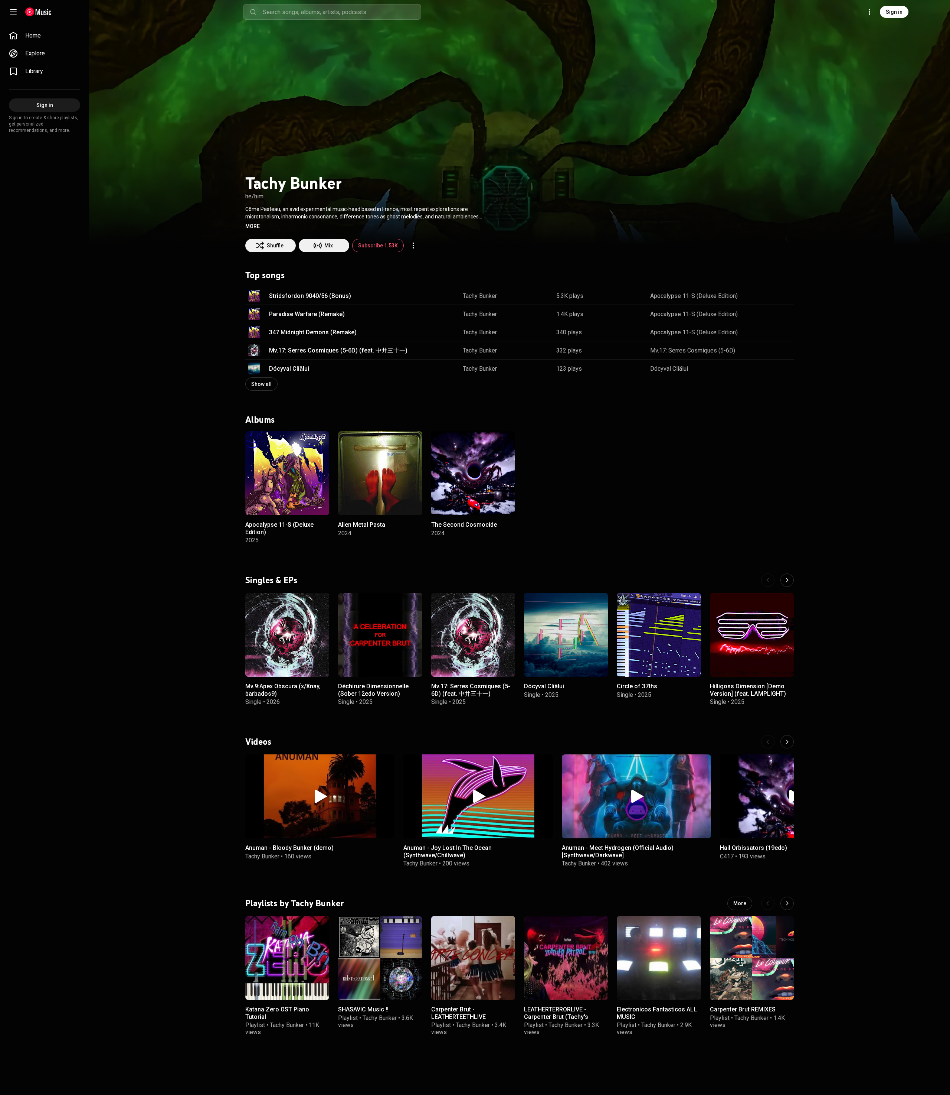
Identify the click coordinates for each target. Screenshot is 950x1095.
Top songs (265, 275)
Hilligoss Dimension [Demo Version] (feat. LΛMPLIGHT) (748, 690)
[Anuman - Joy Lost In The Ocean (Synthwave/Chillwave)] (478, 796)
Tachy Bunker (480, 295)
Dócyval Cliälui (289, 368)
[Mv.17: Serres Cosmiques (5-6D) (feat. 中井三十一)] (473, 635)
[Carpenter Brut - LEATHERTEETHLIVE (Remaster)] (473, 958)
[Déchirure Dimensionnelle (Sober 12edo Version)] (380, 635)
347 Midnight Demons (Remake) (313, 332)
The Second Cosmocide (464, 524)
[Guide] (13, 11)
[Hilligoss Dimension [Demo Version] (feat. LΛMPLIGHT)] (752, 635)
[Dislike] (765, 295)
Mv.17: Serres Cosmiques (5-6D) (692, 350)
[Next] (787, 580)
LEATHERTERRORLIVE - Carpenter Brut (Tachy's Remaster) (556, 1016)
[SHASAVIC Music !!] (380, 958)
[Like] (750, 295)
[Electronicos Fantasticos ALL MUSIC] (659, 958)
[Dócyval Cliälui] (566, 635)
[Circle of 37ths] (659, 635)
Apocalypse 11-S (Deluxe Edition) (694, 295)
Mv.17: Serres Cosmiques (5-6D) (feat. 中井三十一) (338, 350)
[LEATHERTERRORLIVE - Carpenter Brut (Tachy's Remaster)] (566, 958)
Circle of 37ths (637, 686)
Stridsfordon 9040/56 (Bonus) (310, 295)
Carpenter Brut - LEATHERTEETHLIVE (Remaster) (458, 1016)
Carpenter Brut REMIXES (743, 1009)
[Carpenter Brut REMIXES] (752, 958)
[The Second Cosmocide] (473, 473)
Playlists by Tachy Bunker (294, 903)
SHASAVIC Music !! (363, 1009)
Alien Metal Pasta (361, 524)
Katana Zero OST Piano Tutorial (277, 1013)
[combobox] (342, 11)
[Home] (38, 11)
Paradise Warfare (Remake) (307, 314)
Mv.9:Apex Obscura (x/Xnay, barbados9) (283, 690)
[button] (252, 226)
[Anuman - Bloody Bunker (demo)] (319, 796)
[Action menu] (413, 245)
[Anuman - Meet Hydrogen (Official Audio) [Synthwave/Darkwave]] (636, 796)
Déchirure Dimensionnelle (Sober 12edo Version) (373, 690)
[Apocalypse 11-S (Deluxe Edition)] (287, 473)
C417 (727, 856)
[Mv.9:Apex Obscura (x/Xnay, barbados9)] (287, 635)
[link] (44, 36)
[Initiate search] (253, 12)
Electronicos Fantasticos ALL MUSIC (657, 1013)
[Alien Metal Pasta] (380, 473)
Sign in (894, 12)
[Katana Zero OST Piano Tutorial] (287, 958)
